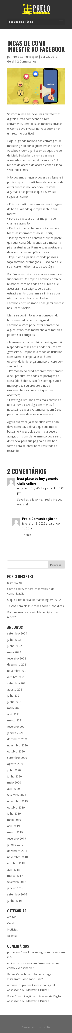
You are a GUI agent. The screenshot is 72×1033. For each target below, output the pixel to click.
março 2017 (15, 876)
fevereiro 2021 (16, 726)
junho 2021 (14, 702)
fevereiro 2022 (16, 658)
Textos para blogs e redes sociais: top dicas (35, 606)
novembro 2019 (17, 801)
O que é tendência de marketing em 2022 (34, 600)
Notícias (12, 929)
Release (12, 936)
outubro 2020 (16, 751)
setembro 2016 (17, 894)
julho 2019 (14, 813)
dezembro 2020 (17, 739)
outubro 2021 (16, 677)
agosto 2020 (15, 764)
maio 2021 (14, 708)
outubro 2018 (16, 863)
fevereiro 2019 (16, 838)
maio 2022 (14, 652)
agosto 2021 (15, 689)
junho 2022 (14, 646)
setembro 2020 (17, 758)
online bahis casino (19, 963)
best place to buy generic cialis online (37, 481)
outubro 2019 (16, 807)
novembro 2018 (17, 857)
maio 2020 (14, 782)
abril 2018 (13, 869)
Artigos (11, 917)
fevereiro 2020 (16, 795)
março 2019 (15, 832)
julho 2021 (14, 695)
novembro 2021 (17, 671)
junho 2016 (14, 901)
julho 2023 (14, 640)
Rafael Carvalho (17, 974)
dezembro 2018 (17, 851)
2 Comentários (26, 61)
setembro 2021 (17, 683)
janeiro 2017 (15, 888)
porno (11, 952)
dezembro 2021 (17, 664)
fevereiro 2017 (16, 882)
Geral (10, 61)
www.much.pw (16, 985)
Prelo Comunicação (25, 56)
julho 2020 (14, 770)
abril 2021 (13, 714)
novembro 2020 (17, 745)
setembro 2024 (17, 633)
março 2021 (15, 720)
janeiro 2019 (15, 844)
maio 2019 (14, 820)
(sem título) (14, 582)
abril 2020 (13, 789)
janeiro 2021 (15, 733)
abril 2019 (13, 826)
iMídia (46, 1027)
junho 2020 (14, 776)
